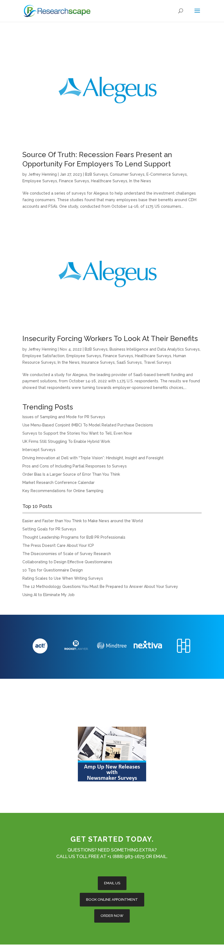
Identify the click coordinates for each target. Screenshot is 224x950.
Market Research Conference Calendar (58, 482)
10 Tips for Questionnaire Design (52, 570)
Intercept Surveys (38, 449)
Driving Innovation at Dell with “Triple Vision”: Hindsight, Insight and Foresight (93, 458)
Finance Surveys (74, 181)
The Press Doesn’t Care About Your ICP (58, 545)
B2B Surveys (96, 174)
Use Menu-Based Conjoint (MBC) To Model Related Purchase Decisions (87, 425)
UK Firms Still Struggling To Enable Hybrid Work (66, 441)
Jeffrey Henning (42, 174)
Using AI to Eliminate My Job (48, 595)
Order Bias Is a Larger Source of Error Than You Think (71, 474)
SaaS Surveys (129, 362)
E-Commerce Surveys (166, 174)
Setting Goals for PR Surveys (49, 529)
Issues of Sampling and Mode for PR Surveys (63, 417)
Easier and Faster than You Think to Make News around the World (82, 521)
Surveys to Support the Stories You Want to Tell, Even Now (77, 433)
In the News (140, 181)
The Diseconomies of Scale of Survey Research (66, 553)
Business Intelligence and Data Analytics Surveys (155, 349)
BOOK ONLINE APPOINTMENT (112, 899)
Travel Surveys (157, 362)
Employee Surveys (39, 181)
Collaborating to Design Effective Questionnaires (67, 562)
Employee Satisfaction (43, 356)
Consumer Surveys (127, 174)
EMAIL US (112, 883)
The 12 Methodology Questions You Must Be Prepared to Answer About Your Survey (100, 586)
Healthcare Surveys (109, 181)
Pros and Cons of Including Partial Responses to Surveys (74, 466)
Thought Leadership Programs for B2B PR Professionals (73, 537)
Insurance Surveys (98, 362)
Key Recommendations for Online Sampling (62, 491)
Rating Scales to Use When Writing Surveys (62, 578)
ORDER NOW (112, 916)
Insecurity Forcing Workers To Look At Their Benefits (110, 338)
